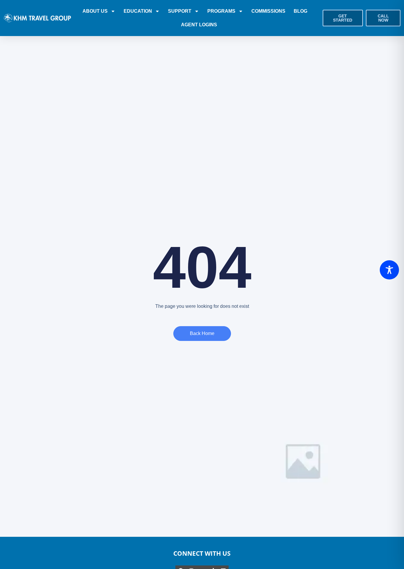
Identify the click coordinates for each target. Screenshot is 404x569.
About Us (95, 11)
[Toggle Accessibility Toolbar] (389, 270)
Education (138, 11)
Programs (221, 11)
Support (179, 11)
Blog (300, 11)
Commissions (268, 11)
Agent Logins (199, 24)
